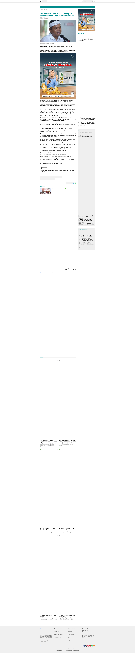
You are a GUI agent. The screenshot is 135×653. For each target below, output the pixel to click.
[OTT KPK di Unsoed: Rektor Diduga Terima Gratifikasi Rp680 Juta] (67, 574)
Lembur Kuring (75, 6)
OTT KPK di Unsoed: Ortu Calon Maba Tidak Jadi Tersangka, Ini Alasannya (45, 353)
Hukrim (84, 6)
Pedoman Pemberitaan (58, 634)
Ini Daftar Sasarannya (45, 177)
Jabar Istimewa (53, 6)
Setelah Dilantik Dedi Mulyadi (56, 177)
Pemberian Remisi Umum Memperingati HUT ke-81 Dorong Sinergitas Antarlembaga (86, 127)
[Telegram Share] (73, 183)
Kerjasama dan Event (58, 637)
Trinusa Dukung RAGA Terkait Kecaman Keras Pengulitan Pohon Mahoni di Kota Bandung (87, 232)
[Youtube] (90, 646)
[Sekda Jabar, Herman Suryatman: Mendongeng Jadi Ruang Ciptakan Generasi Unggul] (45, 191)
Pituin (80, 6)
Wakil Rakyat (60, 6)
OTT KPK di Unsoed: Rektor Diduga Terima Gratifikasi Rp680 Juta (67, 616)
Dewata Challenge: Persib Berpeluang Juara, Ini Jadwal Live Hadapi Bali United (87, 244)
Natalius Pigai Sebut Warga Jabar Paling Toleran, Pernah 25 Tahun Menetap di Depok (70, 268)
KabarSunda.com (59, 650)
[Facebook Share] (67, 183)
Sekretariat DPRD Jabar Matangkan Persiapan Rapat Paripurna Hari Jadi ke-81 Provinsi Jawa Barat (87, 123)
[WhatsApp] (92, 646)
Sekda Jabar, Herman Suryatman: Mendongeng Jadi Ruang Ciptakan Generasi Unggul (45, 195)
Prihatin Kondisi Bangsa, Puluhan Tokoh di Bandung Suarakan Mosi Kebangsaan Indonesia (86, 224)
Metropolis (46, 6)
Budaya (69, 6)
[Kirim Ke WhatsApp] (75, 183)
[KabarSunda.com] (43, 4)
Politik (65, 6)
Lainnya (91, 6)
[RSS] (94, 646)
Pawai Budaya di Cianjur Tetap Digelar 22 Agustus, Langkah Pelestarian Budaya (87, 236)
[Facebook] (84, 646)
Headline (41, 11)
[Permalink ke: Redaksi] (41, 17)
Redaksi (43, 17)
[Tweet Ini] (69, 183)
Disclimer (56, 635)
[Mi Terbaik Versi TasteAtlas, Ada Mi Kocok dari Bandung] (58, 311)
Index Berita (45, 1)
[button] (92, 1)
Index (88, 6)
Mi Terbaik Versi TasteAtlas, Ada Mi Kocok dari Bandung (58, 353)
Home (42, 6)
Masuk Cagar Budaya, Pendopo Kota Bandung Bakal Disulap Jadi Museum (87, 240)
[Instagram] (88, 646)
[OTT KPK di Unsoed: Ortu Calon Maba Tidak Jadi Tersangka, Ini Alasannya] (45, 311)
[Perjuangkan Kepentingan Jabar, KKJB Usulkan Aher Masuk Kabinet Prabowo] (86, 174)
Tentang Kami (56, 631)
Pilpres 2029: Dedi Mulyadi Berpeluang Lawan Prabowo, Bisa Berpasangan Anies (85, 220)
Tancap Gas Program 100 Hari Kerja (47, 178)
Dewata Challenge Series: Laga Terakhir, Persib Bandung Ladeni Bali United (87, 247)
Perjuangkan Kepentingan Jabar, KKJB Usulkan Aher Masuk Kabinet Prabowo (85, 216)
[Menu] (41, 1)
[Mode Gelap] (94, 1)
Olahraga (70, 640)
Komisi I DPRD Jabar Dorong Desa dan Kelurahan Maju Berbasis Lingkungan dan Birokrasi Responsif (87, 119)
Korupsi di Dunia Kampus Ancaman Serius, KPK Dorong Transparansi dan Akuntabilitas (58, 268)
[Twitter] (86, 646)
